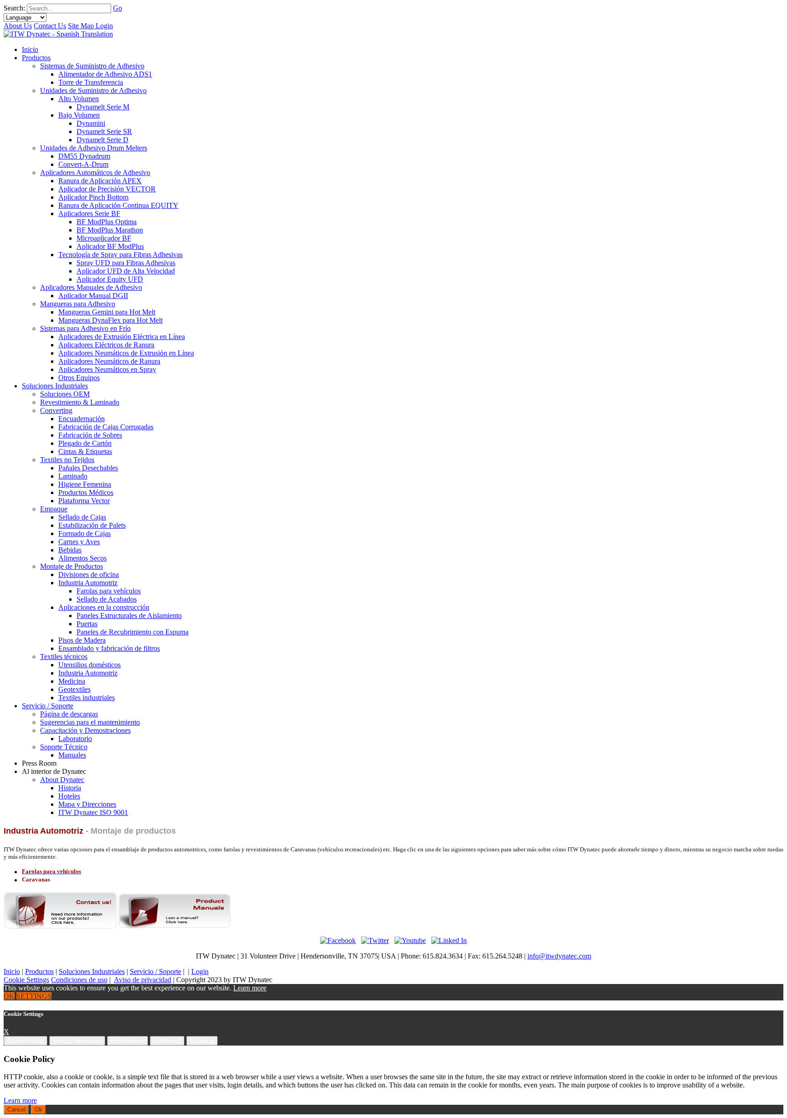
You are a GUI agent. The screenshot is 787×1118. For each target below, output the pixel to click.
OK (9, 996)
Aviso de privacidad (142, 980)
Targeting (202, 1040)
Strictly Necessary (77, 1040)
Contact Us (50, 26)
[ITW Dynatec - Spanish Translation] (58, 34)
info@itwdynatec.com (559, 956)
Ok (38, 1109)
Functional (167, 1040)
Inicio (12, 971)
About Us (18, 26)
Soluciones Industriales (92, 971)
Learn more (249, 988)
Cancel (16, 1109)
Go (117, 8)
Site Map (82, 26)
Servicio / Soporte (155, 971)
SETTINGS (33, 996)
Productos (39, 971)
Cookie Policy (25, 1040)
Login (104, 26)
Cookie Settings (26, 980)
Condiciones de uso (79, 980)
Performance (127, 1040)
